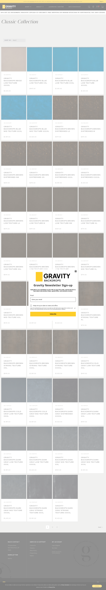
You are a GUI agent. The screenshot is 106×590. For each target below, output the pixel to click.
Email (32, 295)
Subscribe (53, 314)
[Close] (76, 271)
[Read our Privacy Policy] (75, 308)
